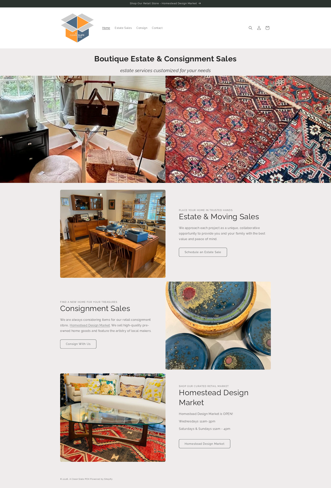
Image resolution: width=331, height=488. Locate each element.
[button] (250, 28)
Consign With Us (78, 344)
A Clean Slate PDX (80, 479)
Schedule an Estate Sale (203, 252)
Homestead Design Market (90, 325)
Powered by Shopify (101, 479)
